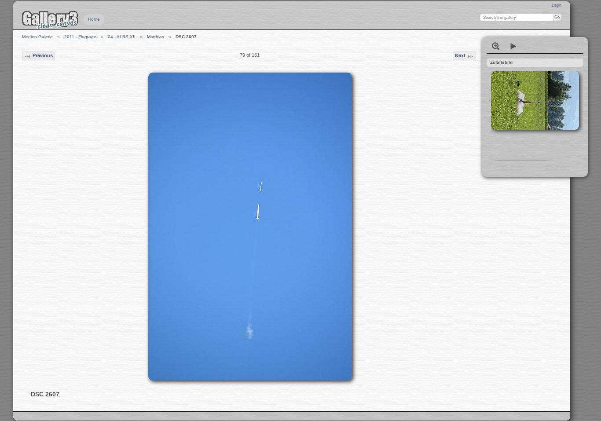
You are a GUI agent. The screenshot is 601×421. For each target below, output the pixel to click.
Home (94, 19)
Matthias (155, 36)
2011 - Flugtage (80, 36)
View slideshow (513, 46)
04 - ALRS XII (122, 36)
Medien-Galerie (37, 36)
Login (556, 5)
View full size (496, 46)
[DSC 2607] (250, 227)
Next (460, 55)
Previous (43, 55)
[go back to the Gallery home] (50, 19)
